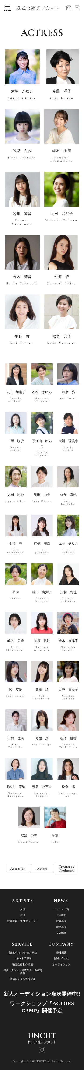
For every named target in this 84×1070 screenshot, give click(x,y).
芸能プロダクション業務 (23, 952)
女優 (22, 909)
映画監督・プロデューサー (22, 921)
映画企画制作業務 (22, 964)
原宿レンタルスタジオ (22, 979)
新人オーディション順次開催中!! (42, 994)
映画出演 (61, 921)
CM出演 (61, 932)
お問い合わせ (61, 958)
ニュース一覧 (61, 909)
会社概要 (61, 952)
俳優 (22, 915)
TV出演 (61, 915)
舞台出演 (61, 927)
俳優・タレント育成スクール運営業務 (23, 972)
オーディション (61, 964)
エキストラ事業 (23, 958)
